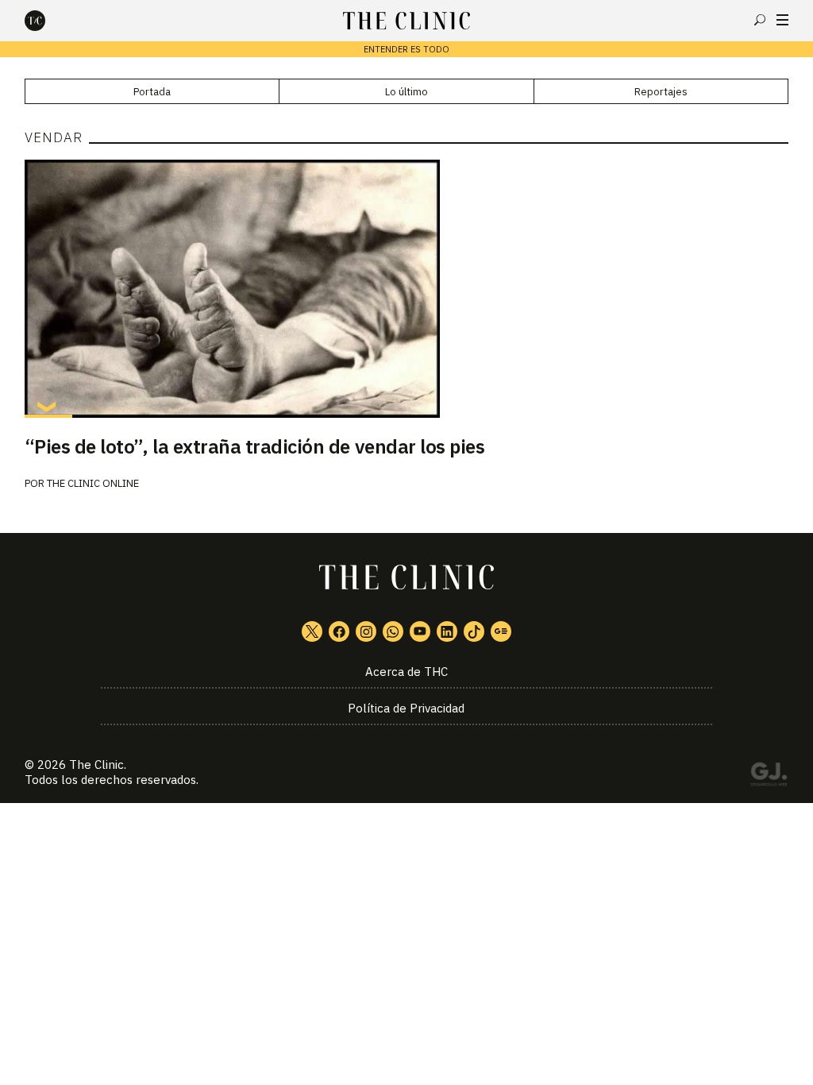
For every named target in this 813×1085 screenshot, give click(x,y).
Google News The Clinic (501, 631)
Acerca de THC (406, 671)
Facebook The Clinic (339, 631)
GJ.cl (768, 777)
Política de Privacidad (406, 708)
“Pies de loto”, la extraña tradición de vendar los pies (255, 446)
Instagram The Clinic (366, 631)
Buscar (759, 19)
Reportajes (661, 91)
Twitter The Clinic (312, 631)
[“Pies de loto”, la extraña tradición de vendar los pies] (407, 288)
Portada (152, 91)
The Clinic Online (93, 483)
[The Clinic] (48, 20)
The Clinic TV (420, 631)
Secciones (782, 19)
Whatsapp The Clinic (393, 631)
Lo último (406, 91)
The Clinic (96, 764)
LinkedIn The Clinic (447, 631)
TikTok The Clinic (474, 631)
